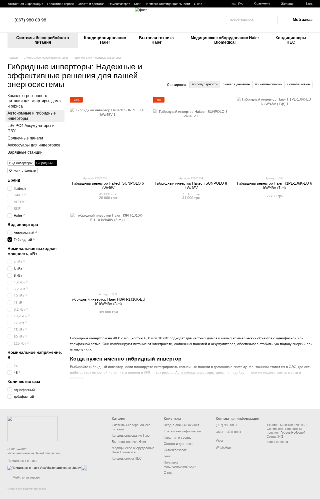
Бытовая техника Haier (156, 40)
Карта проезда (277, 442)
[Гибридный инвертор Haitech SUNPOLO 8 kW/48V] (191, 134)
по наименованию (268, 84)
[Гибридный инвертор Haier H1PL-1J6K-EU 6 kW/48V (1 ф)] (274, 134)
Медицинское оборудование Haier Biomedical (225, 40)
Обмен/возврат (119, 4)
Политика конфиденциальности (167, 4)
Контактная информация (25, 4)
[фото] (33, 428)
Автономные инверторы (194, 372)
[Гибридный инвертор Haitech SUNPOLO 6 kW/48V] (108, 134)
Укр (234, 3)
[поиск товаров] (274, 20)
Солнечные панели (25, 138)
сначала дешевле (236, 84)
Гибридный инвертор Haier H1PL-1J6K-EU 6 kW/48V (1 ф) (274, 185)
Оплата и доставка (91, 4)
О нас (198, 4)
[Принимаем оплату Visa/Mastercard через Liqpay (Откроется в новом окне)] (44, 468)
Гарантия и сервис (60, 4)
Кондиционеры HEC (291, 40)
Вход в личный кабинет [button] (181, 425)
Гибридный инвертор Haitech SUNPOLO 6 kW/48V (108, 185)
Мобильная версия (26, 477)
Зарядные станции (25, 152)
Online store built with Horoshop (27, 488)
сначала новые (298, 84)
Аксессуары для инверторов (34, 145)
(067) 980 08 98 (30, 20)
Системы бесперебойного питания (42, 40)
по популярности (205, 84)
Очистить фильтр (22, 170)
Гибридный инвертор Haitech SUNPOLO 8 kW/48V (191, 185)
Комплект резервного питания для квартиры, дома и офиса (34, 101)
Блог (137, 4)
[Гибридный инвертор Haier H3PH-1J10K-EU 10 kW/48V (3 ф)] (108, 250)
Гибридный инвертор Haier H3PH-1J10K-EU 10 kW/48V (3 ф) (107, 301)
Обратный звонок (228, 432)
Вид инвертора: (21, 163)
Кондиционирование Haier (105, 40)
